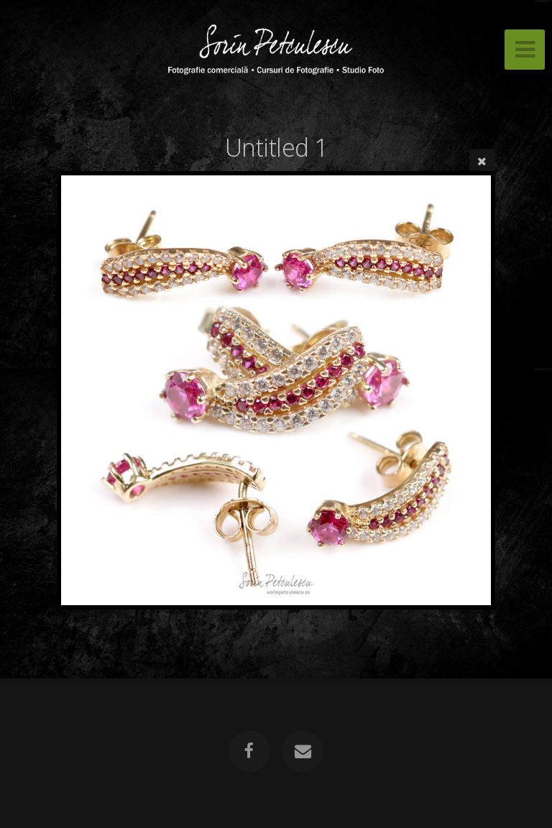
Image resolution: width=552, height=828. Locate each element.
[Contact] (302, 751)
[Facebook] (249, 751)
